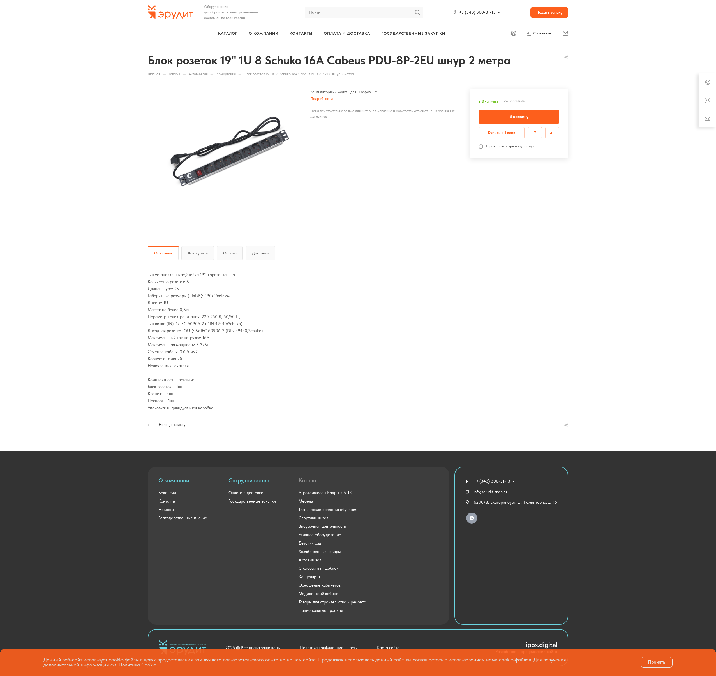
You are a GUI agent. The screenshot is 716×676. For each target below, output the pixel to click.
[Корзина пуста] (565, 33)
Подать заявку (549, 12)
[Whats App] (471, 518)
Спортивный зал (313, 517)
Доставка (260, 253)
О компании (173, 480)
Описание (163, 253)
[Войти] (513, 33)
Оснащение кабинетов (320, 585)
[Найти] (419, 12)
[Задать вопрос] (535, 132)
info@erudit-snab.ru (490, 492)
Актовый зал (310, 559)
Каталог (308, 480)
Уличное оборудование (320, 534)
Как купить (198, 253)
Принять (656, 662)
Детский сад (310, 543)
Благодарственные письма (182, 517)
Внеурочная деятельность (322, 526)
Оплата (230, 253)
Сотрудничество (248, 480)
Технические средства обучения (328, 509)
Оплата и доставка (245, 492)
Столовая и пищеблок (318, 568)
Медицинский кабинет (319, 593)
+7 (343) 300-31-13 (477, 12)
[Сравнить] (552, 132)
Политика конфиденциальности (329, 647)
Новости (166, 509)
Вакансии (167, 492)
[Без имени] (229, 152)
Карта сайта (388, 647)
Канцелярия (309, 576)
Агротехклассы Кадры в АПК (325, 492)
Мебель (306, 501)
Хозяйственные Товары (320, 551)
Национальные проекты (321, 610)
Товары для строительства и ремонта (332, 602)
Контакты (167, 501)
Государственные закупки (252, 501)
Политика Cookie (137, 665)
